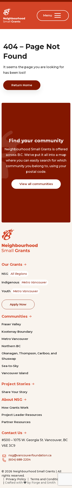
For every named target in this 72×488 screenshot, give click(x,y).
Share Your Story (14, 392)
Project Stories (16, 384)
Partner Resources (16, 422)
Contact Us (12, 433)
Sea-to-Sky (10, 366)
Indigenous (24, 282)
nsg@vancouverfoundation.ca (29, 455)
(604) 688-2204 (19, 459)
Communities (14, 316)
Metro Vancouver (15, 339)
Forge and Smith (44, 482)
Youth (20, 291)
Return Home (21, 85)
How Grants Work (15, 407)
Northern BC (11, 346)
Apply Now (18, 304)
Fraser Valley (11, 324)
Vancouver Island (15, 373)
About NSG (12, 399)
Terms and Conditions (46, 479)
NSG (14, 274)
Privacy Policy (16, 479)
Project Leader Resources (22, 415)
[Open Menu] (58, 15)
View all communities (36, 184)
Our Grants (12, 264)
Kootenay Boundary (17, 331)
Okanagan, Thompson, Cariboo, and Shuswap (29, 355)
